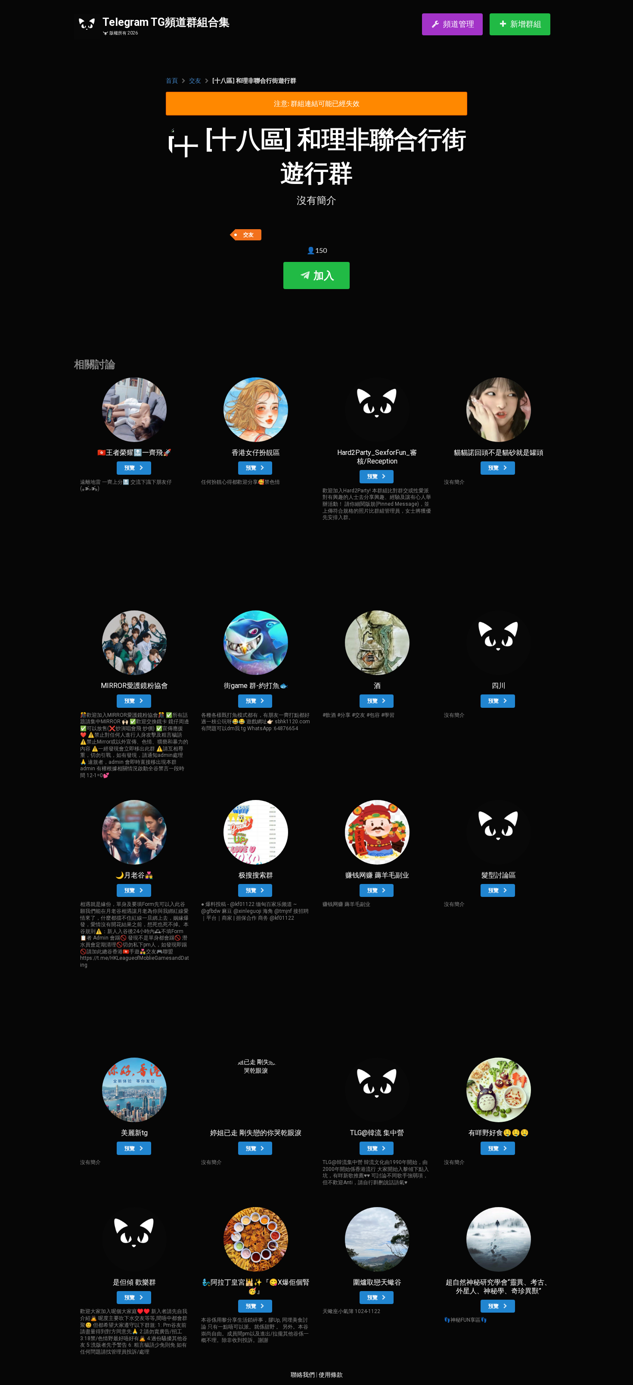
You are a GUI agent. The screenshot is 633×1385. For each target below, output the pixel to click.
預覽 (130, 468)
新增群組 (525, 23)
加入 (322, 276)
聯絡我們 (303, 1374)
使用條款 (331, 1374)
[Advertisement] (316, 315)
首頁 (172, 81)
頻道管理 (458, 23)
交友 (195, 81)
